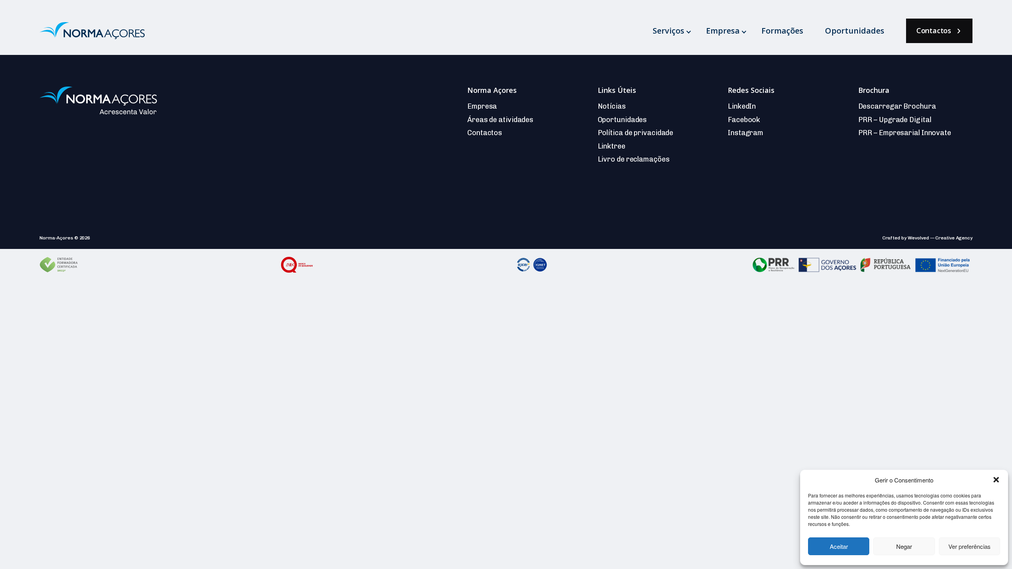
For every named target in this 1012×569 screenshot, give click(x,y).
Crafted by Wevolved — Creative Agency (927, 238)
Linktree (611, 146)
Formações (782, 30)
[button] (996, 480)
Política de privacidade (636, 132)
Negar (904, 546)
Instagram (745, 132)
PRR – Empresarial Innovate (904, 132)
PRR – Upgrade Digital (894, 119)
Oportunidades (854, 30)
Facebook (744, 119)
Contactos (933, 30)
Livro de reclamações (634, 159)
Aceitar (839, 546)
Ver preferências (969, 546)
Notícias (612, 106)
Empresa (723, 30)
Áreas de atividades (500, 119)
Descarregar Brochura (897, 106)
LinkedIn (742, 106)
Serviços (668, 30)
